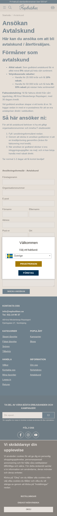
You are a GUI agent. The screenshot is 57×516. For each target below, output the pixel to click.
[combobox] (28, 256)
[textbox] (28, 256)
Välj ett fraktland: (28, 249)
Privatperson (28, 264)
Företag (28, 273)
